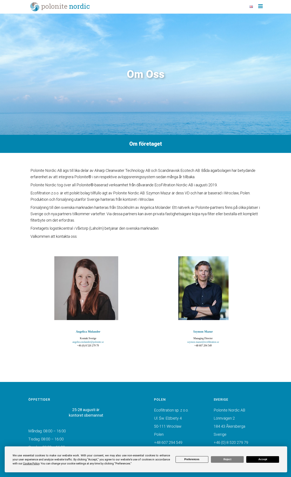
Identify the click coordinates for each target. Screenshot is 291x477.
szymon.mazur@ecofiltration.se (203, 341)
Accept (262, 459)
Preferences (191, 459)
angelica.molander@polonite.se (88, 341)
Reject (227, 459)
